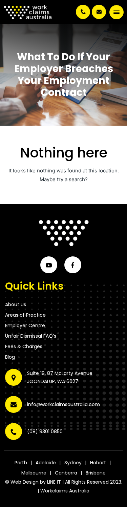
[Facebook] (72, 264)
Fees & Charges (23, 346)
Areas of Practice (25, 315)
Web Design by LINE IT (35, 482)
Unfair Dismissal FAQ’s (30, 336)
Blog (10, 357)
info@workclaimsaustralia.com (99, 12)
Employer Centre (25, 325)
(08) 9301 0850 (83, 12)
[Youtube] (48, 264)
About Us (15, 304)
